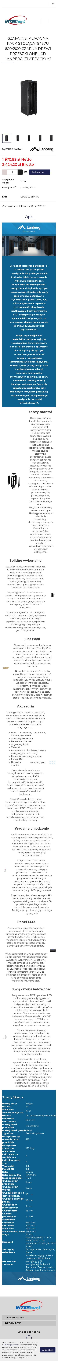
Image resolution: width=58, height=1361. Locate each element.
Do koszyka (38, 172)
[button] (29, 1317)
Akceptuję (47, 1350)
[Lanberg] (42, 149)
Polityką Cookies (11, 1345)
